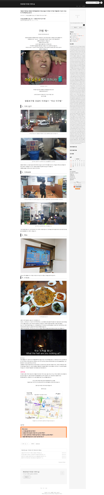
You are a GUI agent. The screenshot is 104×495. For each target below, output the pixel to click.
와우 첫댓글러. (73, 171)
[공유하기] (25, 444)
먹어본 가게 (30, 450)
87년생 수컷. (72, 177)
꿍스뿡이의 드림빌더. (74, 172)
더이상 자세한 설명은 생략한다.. (30, 473)
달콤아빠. (72, 179)
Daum (53, 493)
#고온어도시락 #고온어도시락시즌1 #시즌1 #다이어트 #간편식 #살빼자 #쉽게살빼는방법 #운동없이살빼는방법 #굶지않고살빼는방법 (77, 112)
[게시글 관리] (27, 444)
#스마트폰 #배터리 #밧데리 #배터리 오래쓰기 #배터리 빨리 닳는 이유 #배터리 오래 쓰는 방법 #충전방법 (77, 94)
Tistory (61, 493)
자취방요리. (72, 175)
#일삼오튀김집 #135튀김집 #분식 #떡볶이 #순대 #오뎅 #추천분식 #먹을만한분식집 (77, 61)
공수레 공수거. (73, 178)
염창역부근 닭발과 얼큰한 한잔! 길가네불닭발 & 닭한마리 (33, 456)
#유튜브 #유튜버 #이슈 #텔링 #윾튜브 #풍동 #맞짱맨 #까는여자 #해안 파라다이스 (77, 83)
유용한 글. (72, 174)
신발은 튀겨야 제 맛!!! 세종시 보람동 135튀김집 (30, 452)
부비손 (43, 493)
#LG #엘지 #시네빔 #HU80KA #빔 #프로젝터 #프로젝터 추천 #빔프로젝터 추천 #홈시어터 (77, 128)
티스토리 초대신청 (77, 185)
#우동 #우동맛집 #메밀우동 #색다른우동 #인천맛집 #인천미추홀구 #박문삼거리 (77, 91)
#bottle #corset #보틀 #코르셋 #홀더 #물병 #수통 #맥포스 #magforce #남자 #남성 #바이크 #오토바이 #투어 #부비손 (77, 70)
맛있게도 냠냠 (24, 450)
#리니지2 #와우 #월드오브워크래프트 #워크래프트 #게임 (77, 126)
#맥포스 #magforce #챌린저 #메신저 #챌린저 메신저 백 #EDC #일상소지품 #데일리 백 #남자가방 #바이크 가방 (77, 116)
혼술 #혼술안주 (73, 118)
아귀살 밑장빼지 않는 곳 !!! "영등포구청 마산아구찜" (36, 15)
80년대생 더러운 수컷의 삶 (27, 4)
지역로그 (46, 492)
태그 (80, 6)
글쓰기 (58, 492)
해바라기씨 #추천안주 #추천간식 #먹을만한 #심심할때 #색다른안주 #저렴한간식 (77, 123)
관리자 (55, 492)
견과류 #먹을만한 (76, 127)
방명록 (83, 6)
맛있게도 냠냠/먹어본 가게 (25, 20)
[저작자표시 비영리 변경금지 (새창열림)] (38, 443)
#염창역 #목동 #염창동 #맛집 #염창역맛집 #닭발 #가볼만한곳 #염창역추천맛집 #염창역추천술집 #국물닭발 (77, 101)
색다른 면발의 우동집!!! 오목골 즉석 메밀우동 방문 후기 (32, 454)
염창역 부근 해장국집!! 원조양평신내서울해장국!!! (31, 457)
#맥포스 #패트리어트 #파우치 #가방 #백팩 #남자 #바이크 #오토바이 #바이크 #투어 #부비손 (77, 120)
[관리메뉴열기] (101, 3)
